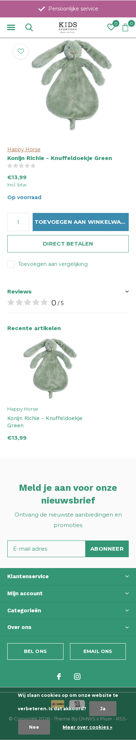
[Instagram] (77, 676)
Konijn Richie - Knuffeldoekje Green (44, 422)
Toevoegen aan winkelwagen (81, 221)
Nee (34, 727)
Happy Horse (24, 149)
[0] (125, 27)
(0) (40, 166)
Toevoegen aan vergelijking (53, 264)
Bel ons (35, 651)
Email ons (97, 651)
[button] (11, 27)
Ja (103, 708)
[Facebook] (59, 676)
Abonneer (107, 548)
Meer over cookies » (87, 727)
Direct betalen (68, 243)
